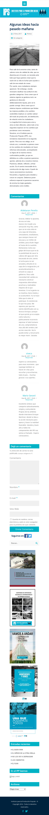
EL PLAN (15, 763)
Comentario (15, 458)
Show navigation (24, 3)
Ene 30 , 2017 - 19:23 (28, 398)
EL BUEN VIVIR (17, 750)
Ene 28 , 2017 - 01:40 (28, 356)
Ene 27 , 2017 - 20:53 (28, 213)
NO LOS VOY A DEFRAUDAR (22, 756)
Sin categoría (17, 38)
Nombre (14, 487)
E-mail (14, 498)
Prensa (29, 34)
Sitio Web (14, 509)
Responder (29, 215)
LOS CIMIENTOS (18, 760)
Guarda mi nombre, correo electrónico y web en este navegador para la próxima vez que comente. (24, 522)
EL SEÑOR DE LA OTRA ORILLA (23, 753)
